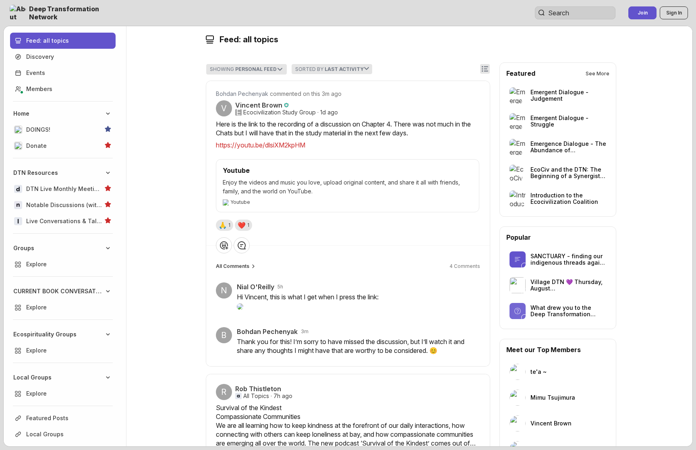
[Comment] (242, 245)
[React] (224, 245)
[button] (66, 13)
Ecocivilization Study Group (279, 112)
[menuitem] (63, 130)
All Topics (256, 396)
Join (643, 13)
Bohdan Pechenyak (242, 93)
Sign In (674, 13)
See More (597, 74)
